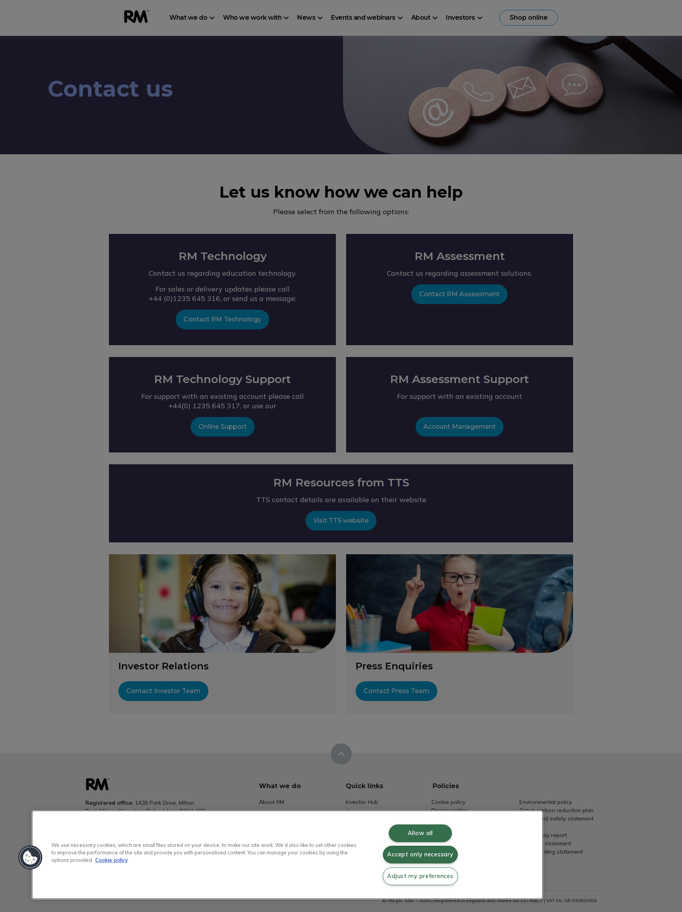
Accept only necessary (420, 854)
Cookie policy (111, 860)
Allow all (420, 833)
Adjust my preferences (420, 876)
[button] (30, 857)
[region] (287, 854)
